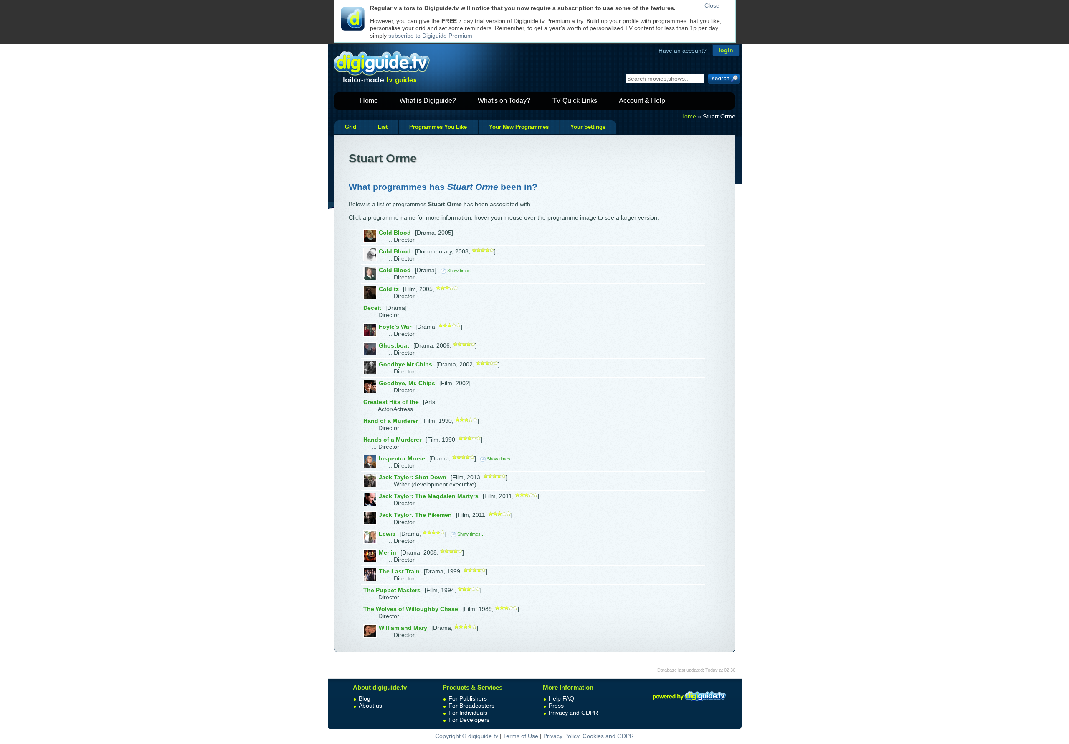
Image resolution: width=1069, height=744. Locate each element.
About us (370, 705)
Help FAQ (561, 698)
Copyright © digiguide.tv (466, 736)
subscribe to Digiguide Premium (430, 35)
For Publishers (467, 698)
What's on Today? (504, 100)
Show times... (460, 270)
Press (556, 705)
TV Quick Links (574, 100)
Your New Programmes (519, 127)
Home (369, 100)
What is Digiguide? (428, 100)
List (383, 127)
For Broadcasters (471, 705)
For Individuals (467, 712)
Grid (350, 127)
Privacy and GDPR (573, 712)
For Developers (468, 719)
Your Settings (587, 127)
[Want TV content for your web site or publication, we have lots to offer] (689, 703)
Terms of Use (520, 736)
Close (711, 5)
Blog (364, 698)
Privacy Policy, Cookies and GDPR (588, 736)
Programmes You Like (438, 127)
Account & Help (642, 100)
